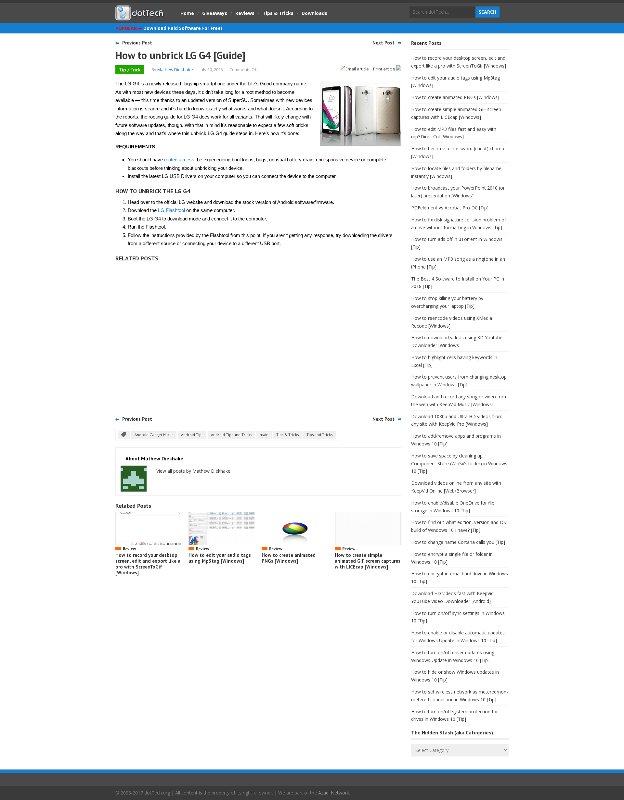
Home (187, 13)
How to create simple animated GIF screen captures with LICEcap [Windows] (367, 561)
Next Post (383, 43)
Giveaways (214, 13)
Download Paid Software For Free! (182, 28)
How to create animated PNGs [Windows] (289, 558)
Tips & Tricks (278, 13)
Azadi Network (333, 793)
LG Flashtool (171, 210)
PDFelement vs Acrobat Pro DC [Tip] (449, 208)
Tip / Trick (130, 70)
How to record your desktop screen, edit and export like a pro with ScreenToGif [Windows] (147, 564)
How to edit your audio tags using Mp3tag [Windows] (219, 558)
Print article (384, 69)
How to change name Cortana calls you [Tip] (458, 542)
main (264, 434)
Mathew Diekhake (175, 69)
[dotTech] (139, 17)
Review (129, 549)
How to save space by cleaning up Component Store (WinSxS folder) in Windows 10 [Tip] (459, 463)
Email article (357, 69)
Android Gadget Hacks (154, 434)
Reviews (244, 13)
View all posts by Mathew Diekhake (196, 471)
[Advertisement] (258, 336)
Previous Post (137, 43)
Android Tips (192, 434)
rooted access (179, 159)
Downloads (314, 13)
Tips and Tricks (319, 434)
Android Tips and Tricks (231, 434)
